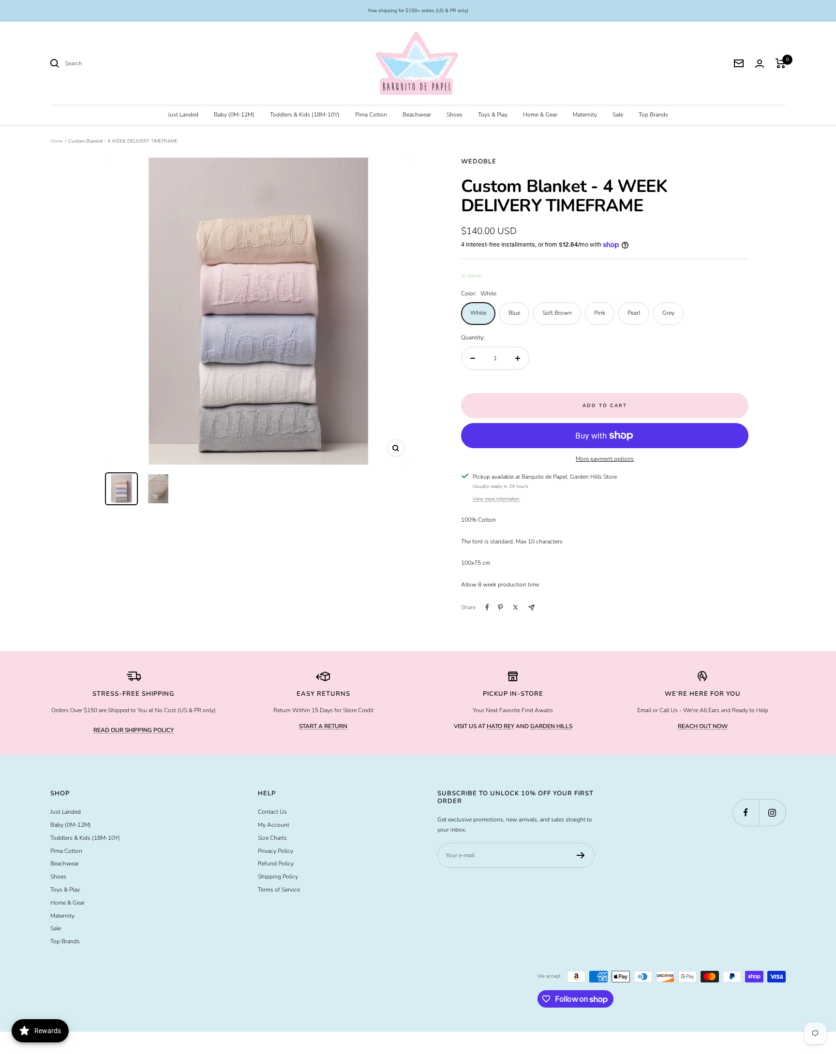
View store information (496, 499)
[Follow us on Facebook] (745, 812)
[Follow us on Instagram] (772, 812)
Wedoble (478, 161)
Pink (599, 313)
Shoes (455, 114)
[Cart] (781, 63)
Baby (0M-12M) (234, 114)
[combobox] (137, 64)
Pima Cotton (371, 114)
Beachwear (417, 114)
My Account (273, 825)
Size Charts (272, 838)
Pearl (633, 313)
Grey (668, 313)
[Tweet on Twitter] (515, 607)
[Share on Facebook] (487, 607)
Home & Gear (540, 114)
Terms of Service (279, 889)
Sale (617, 114)
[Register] (581, 855)
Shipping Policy (278, 876)
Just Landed (183, 114)
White (478, 313)
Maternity (585, 114)
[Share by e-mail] (531, 607)
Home (56, 141)
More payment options (605, 459)
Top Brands (653, 114)
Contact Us (272, 812)
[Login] (759, 63)
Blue (514, 313)
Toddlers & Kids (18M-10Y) (305, 114)
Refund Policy (276, 863)
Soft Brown (557, 313)
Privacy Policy (275, 851)
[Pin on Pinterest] (500, 607)
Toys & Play (493, 114)
